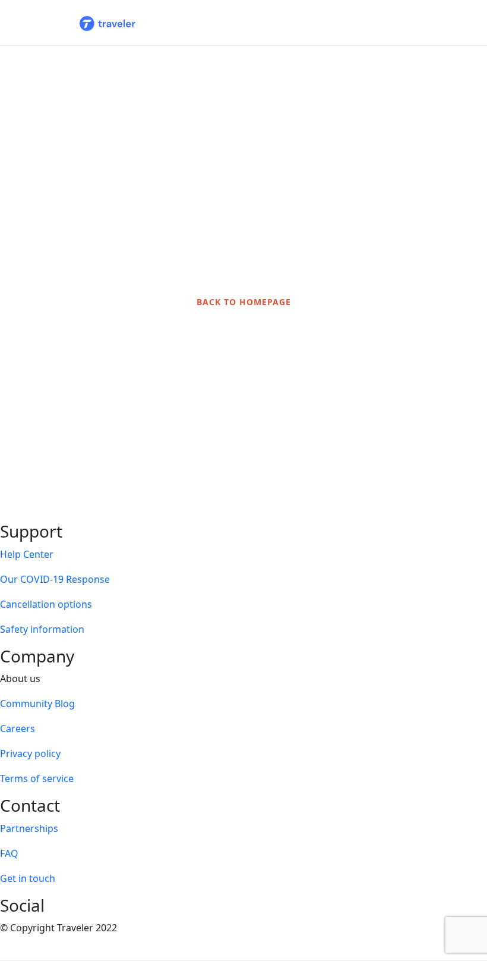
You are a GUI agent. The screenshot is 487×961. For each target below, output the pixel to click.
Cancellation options (46, 604)
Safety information (42, 629)
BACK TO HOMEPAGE (244, 301)
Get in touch (27, 878)
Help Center (26, 554)
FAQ (9, 853)
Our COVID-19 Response (55, 579)
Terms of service (37, 778)
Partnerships (29, 828)
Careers (17, 728)
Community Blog (37, 703)
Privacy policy (30, 753)
